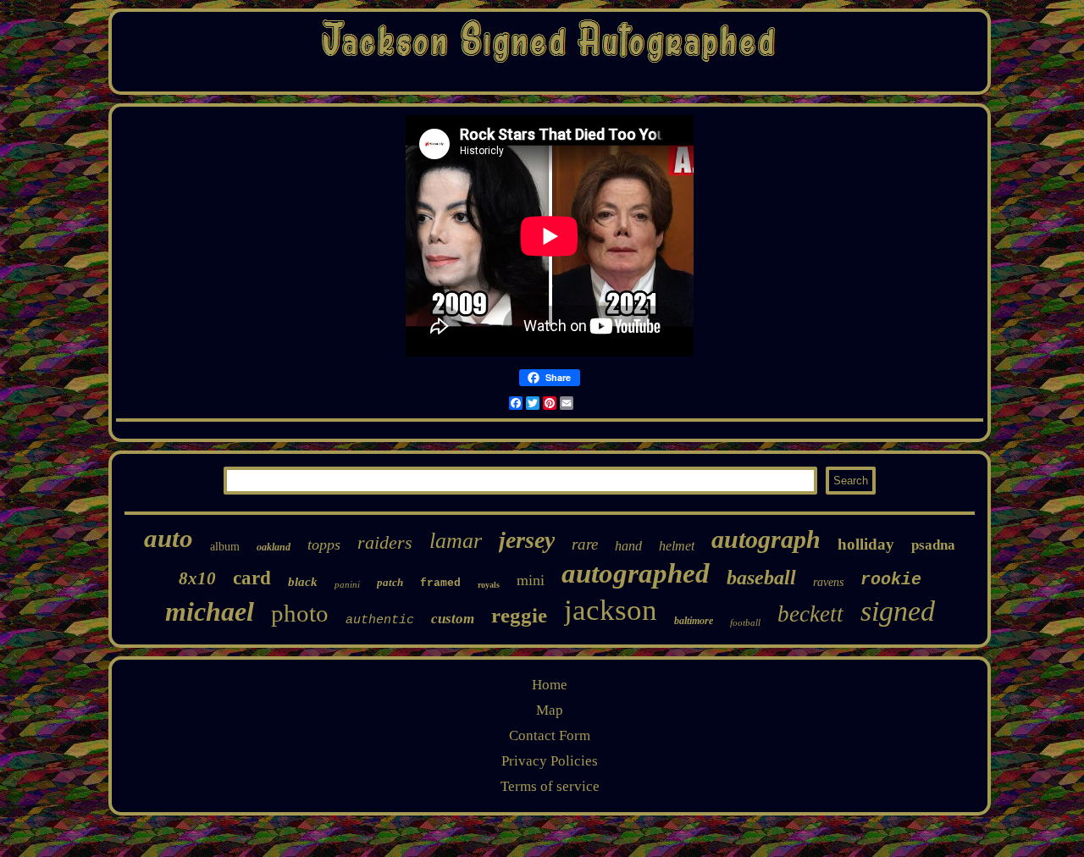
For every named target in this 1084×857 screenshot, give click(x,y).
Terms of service (550, 786)
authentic (380, 620)
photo (300, 613)
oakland (273, 547)
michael (209, 611)
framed (440, 583)
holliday (866, 544)
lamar (455, 540)
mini (531, 580)
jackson (610, 610)
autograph (766, 539)
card (252, 578)
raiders (384, 542)
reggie (519, 615)
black (303, 582)
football (745, 622)
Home (549, 685)
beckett (810, 614)
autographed (635, 573)
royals (489, 584)
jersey (527, 540)
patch (390, 582)
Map (549, 710)
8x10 (197, 578)
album (225, 546)
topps (323, 544)
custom (452, 619)
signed (897, 611)
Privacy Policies (549, 761)
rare (585, 544)
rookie (890, 579)
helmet (676, 546)
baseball (761, 578)
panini (347, 584)
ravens (828, 582)
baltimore (693, 621)
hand (628, 546)
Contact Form (549, 735)
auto (168, 538)
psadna (933, 545)
